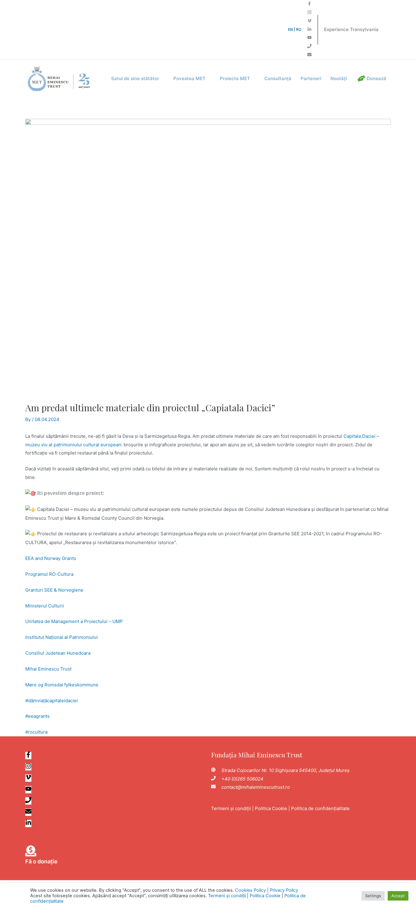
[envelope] (309, 55)
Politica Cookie (271, 808)
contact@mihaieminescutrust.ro (255, 787)
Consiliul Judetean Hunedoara (57, 653)
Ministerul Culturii (44, 606)
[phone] (309, 46)
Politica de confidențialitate (320, 808)
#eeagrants (37, 716)
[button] (138, 78)
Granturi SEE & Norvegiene (54, 590)
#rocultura (36, 732)
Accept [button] (398, 895)
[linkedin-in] (309, 30)
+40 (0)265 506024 (242, 779)
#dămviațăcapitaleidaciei (51, 700)
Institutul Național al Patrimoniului (61, 637)
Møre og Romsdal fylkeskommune (61, 685)
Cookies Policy (250, 890)
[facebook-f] (309, 4)
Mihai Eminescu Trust (48, 669)
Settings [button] (373, 895)
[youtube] (309, 38)
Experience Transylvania (351, 29)
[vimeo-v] (309, 21)
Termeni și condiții (231, 808)
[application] (161, 78)
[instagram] (309, 13)
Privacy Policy (284, 890)
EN (290, 29)
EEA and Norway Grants (50, 558)
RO (298, 29)
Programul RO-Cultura (49, 574)
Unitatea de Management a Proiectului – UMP (74, 621)
